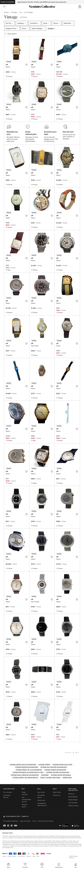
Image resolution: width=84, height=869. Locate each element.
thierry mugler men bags (50, 777)
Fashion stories (73, 806)
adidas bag (67, 777)
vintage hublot (44, 764)
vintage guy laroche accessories (53, 767)
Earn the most (68, 131)
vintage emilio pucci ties (62, 764)
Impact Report (73, 800)
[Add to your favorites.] (26, 65)
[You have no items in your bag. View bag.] (79, 6)
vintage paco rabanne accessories (25, 775)
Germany (28, 856)
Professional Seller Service (42, 804)
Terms (34, 821)
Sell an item (41, 800)
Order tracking (24, 793)
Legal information (25, 821)
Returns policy (24, 806)
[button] (79, 6)
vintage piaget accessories (55, 769)
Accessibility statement (10, 821)
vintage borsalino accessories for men (28, 772)
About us (71, 794)
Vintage (14, 12)
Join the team (73, 803)
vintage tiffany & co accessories (29, 769)
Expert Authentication (31, 132)
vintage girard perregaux (61, 775)
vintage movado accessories (57, 772)
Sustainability (72, 797)
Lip (20, 12)
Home (6, 12)
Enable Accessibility (7, 2)
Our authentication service (27, 799)
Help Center (57, 792)
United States (21, 856)
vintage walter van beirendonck (25, 777)
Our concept (7, 792)
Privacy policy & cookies (45, 821)
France (4, 856)
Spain (34, 856)
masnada (44, 775)
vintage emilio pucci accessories (23, 764)
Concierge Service (6, 796)
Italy (38, 856)
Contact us (56, 795)
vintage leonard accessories (26, 767)
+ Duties (13, 72)
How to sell (41, 792)
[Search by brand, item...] (4, 6)
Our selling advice (41, 796)
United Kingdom (12, 856)
